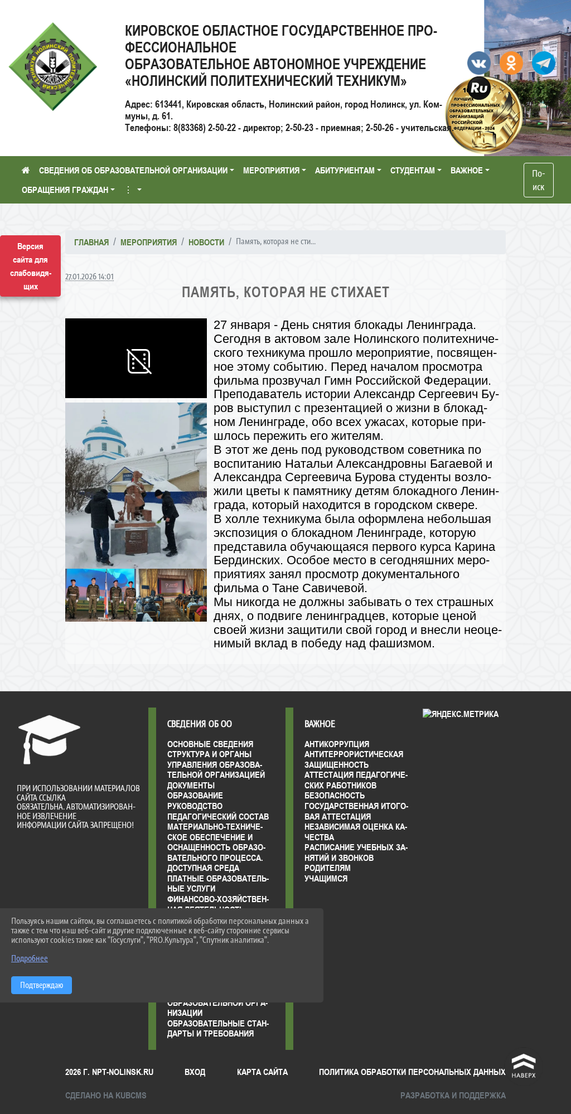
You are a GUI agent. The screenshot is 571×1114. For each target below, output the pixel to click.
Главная (91, 242)
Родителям (327, 867)
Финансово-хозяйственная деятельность (218, 904)
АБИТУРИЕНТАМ (345, 170)
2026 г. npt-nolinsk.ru (109, 1071)
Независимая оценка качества (355, 831)
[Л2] (136, 485)
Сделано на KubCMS (106, 1095)
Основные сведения (210, 743)
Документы (191, 785)
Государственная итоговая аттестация (356, 811)
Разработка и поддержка (453, 1095)
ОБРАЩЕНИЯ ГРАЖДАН (65, 189)
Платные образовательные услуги (218, 883)
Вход (195, 1071)
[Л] (100, 595)
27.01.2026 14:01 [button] (89, 276)
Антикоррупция (336, 743)
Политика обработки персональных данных (412, 1071)
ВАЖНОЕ (467, 170)
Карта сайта (262, 1071)
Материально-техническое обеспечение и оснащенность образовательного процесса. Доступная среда (216, 847)
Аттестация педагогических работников (356, 780)
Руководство (194, 805)
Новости (206, 242)
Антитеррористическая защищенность (353, 759)
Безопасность (334, 795)
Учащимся (325, 878)
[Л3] (171, 595)
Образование (195, 795)
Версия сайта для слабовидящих (30, 266)
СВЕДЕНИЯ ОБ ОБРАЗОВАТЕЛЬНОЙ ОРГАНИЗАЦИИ (133, 170)
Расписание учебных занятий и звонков (356, 852)
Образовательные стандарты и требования (218, 1028)
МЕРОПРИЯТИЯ (271, 170)
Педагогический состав (218, 816)
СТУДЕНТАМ (412, 170)
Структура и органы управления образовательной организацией (216, 764)
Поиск (538, 180)
